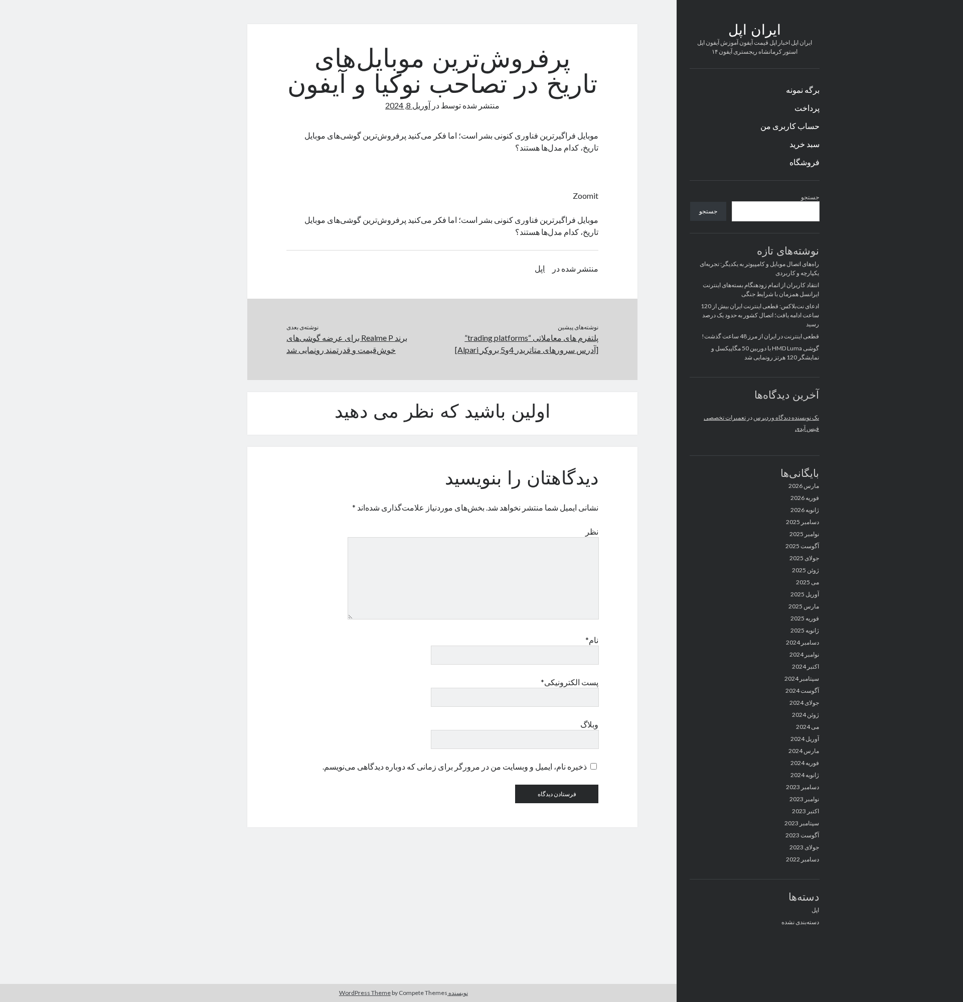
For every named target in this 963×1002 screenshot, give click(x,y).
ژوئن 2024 (805, 714)
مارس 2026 (803, 485)
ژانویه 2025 (804, 630)
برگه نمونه (803, 89)
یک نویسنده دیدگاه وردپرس (786, 417)
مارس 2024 (803, 751)
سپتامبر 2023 (801, 823)
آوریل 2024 (804, 738)
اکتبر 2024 (805, 666)
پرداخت (807, 107)
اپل (815, 910)
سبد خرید (804, 144)
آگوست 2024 (802, 690)
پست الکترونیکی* (569, 682)
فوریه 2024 (804, 763)
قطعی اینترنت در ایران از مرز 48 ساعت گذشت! (760, 336)
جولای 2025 (804, 558)
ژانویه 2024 (804, 775)
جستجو (810, 197)
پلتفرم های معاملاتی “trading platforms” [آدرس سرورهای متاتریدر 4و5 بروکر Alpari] (526, 343)
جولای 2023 (804, 847)
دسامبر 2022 (802, 859)
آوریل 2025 (804, 594)
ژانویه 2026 (804, 510)
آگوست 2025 (802, 546)
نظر (591, 531)
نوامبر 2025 (804, 534)
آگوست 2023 (802, 835)
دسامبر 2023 (802, 787)
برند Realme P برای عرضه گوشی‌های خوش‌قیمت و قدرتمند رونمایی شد (346, 343)
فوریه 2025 (804, 618)
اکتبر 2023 (805, 811)
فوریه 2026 (804, 498)
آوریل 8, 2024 (407, 105)
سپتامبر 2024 (801, 678)
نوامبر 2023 (804, 799)
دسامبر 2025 (802, 522)
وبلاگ (589, 724)
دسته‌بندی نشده (800, 922)
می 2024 (807, 726)
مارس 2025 (803, 606)
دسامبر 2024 (802, 642)
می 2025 (807, 582)
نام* (591, 640)
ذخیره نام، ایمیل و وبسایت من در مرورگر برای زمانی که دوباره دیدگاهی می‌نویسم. (455, 766)
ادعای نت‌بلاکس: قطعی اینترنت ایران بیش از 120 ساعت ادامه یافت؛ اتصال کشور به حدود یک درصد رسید (760, 315)
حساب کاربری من (790, 126)
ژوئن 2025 (805, 570)
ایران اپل (754, 31)
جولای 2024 (804, 702)
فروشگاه (804, 162)
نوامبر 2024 (804, 654)
